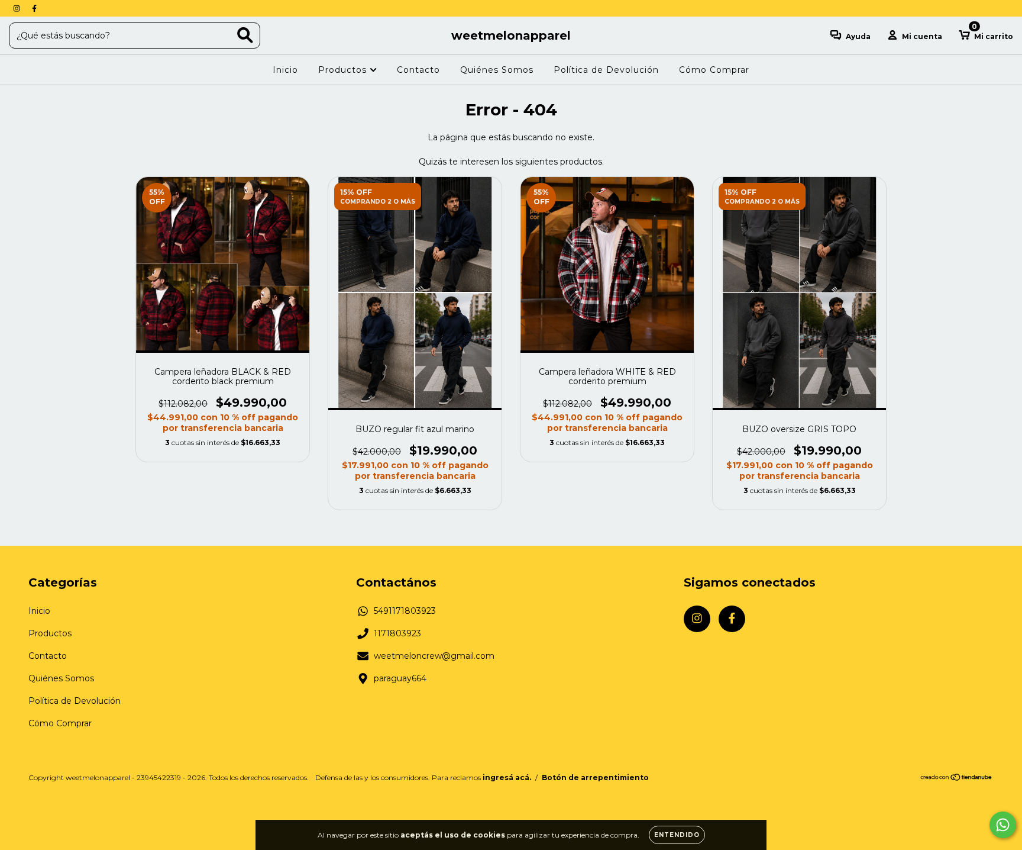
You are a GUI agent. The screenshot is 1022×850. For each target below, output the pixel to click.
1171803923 (397, 633)
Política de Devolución (606, 70)
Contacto (418, 70)
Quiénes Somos (496, 70)
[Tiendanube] (957, 778)
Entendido (677, 835)
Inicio (285, 70)
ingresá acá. (507, 777)
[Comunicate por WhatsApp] (1002, 825)
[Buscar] (245, 35)
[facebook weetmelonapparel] (34, 8)
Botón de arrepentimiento (595, 777)
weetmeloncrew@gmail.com (434, 656)
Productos (344, 70)
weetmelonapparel (511, 35)
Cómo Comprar (714, 70)
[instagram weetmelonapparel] (18, 8)
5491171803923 (405, 611)
